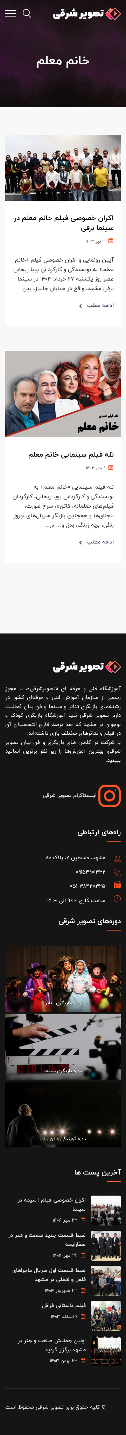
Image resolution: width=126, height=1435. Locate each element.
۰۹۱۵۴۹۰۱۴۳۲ (90, 872)
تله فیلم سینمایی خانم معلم (71, 455)
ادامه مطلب (100, 305)
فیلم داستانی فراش (64, 1305)
